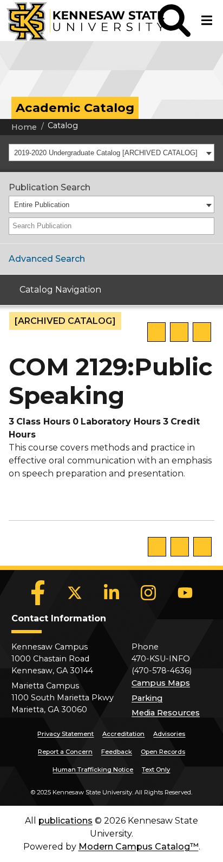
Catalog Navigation (60, 289)
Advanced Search (47, 259)
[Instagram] (148, 593)
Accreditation (123, 734)
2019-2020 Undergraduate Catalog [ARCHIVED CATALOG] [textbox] (106, 153)
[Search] (206, 226)
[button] (174, 20)
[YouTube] (185, 593)
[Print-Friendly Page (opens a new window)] (179, 332)
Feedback (116, 751)
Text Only (156, 769)
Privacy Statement (65, 734)
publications (65, 820)
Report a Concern (65, 751)
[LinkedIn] (111, 593)
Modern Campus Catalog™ (138, 846)
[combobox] (111, 152)
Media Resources (166, 713)
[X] (75, 593)
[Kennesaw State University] (79, 20)
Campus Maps (161, 683)
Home (24, 127)
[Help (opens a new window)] (202, 332)
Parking (147, 698)
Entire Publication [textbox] (41, 205)
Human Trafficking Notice (93, 769)
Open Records (163, 751)
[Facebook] (38, 593)
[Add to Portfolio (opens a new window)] (156, 332)
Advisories (169, 734)
